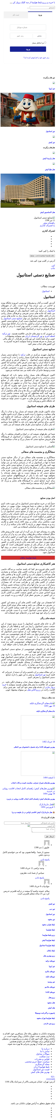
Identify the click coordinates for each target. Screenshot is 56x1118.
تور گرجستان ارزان (33, 336)
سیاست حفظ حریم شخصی (37, 1061)
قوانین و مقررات (42, 1059)
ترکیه (23, 354)
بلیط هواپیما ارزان (41, 1067)
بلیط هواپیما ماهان (28, 558)
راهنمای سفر (49, 223)
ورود (40, 15)
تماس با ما (44, 1051)
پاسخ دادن (45, 859)
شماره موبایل (13, 27)
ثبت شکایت (44, 1056)
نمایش (39, 36)
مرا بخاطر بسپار (38, 43)
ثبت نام (16, 15)
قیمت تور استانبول (41, 1069)
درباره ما (45, 1049)
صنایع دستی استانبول (12, 318)
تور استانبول (40, 674)
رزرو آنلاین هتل (34, 690)
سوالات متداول (42, 1054)
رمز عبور (13, 35)
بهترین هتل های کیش (40, 1072)
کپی (53, 265)
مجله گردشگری (42, 1064)
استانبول (45, 291)
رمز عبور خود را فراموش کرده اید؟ (36, 58)
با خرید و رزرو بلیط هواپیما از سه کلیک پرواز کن (34, 2)
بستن (49, 8)
